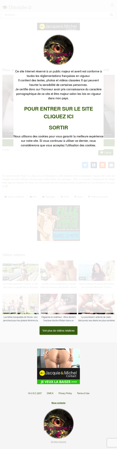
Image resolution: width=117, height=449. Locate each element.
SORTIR (58, 127)
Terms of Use (83, 393)
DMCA (50, 393)
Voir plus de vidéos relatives (58, 330)
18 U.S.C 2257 (35, 393)
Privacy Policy (65, 393)
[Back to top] (109, 439)
